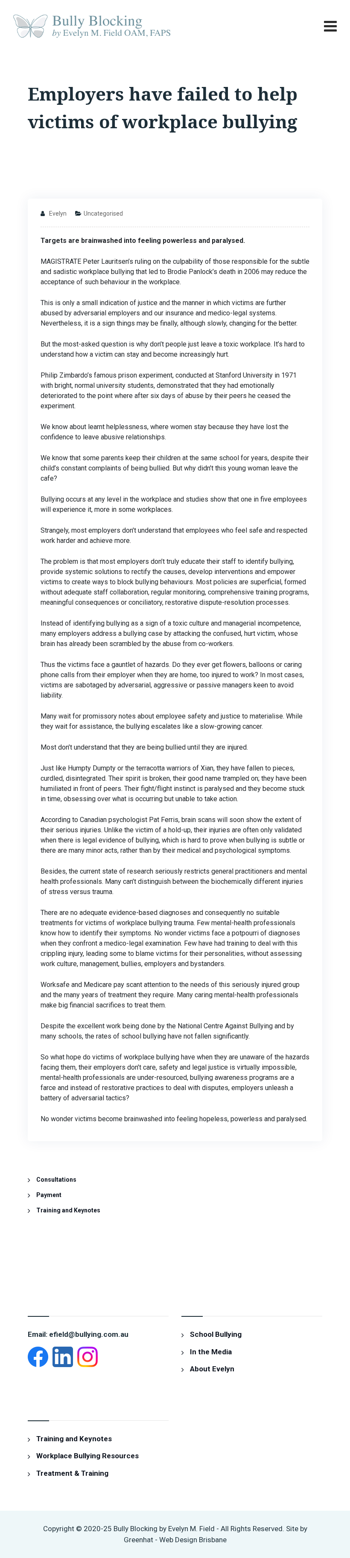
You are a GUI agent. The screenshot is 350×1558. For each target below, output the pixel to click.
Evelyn (58, 213)
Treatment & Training (72, 1473)
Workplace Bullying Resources (87, 1455)
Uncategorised (103, 213)
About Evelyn (212, 1369)
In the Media (211, 1351)
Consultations (56, 1179)
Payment (48, 1195)
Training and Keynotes (68, 1210)
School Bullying (216, 1334)
